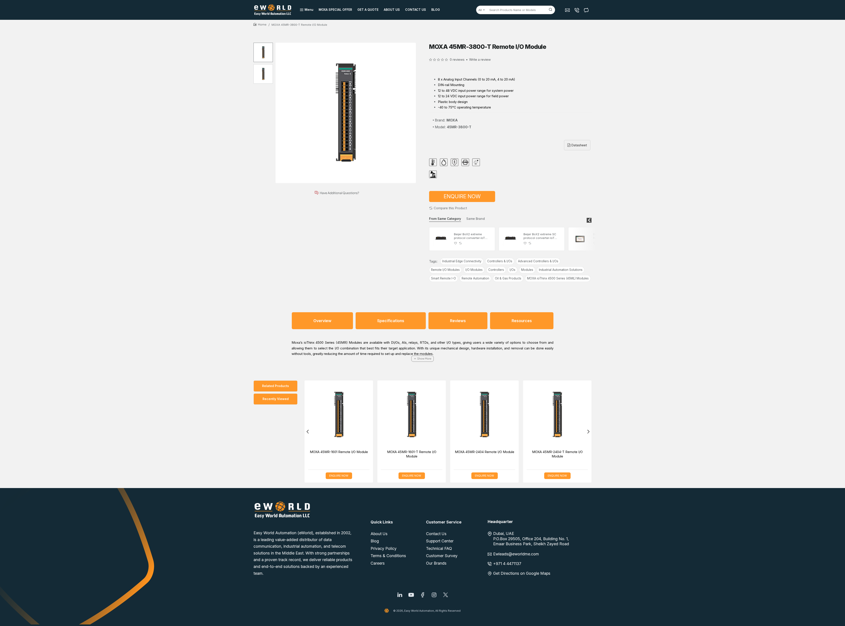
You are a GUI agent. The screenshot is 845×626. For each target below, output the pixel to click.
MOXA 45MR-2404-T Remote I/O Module (334, 454)
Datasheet (578, 145)
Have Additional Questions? (339, 193)
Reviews (458, 320)
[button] (448, 208)
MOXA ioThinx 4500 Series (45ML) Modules (558, 278)
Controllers (496, 270)
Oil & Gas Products (508, 278)
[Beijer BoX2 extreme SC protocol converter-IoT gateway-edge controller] (510, 239)
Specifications (390, 320)
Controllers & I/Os (499, 261)
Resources (522, 320)
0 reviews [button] (457, 59)
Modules (527, 270)
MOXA (452, 120)
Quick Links (382, 522)
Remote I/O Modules (445, 270)
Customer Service (443, 522)
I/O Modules (474, 270)
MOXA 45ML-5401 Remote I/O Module (406, 452)
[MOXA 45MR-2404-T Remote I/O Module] (333, 414)
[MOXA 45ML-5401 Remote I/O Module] (406, 414)
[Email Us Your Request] (568, 10)
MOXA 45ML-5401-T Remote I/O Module (479, 454)
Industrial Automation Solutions (560, 270)
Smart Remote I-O (443, 278)
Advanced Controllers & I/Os (538, 261)
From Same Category (445, 218)
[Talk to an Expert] (577, 10)
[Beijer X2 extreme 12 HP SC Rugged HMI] (580, 239)
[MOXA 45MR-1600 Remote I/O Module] (552, 414)
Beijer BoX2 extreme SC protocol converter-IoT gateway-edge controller (541, 236)
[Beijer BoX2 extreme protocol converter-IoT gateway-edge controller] (441, 239)
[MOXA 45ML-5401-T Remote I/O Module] (479, 414)
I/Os (512, 270)
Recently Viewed (276, 399)
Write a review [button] (480, 59)
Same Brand (475, 218)
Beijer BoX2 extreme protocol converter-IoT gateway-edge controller (471, 236)
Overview (322, 320)
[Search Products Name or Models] (550, 10)
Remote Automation (475, 278)
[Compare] (587, 10)
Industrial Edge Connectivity (461, 261)
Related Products (275, 386)
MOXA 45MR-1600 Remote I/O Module (552, 452)
